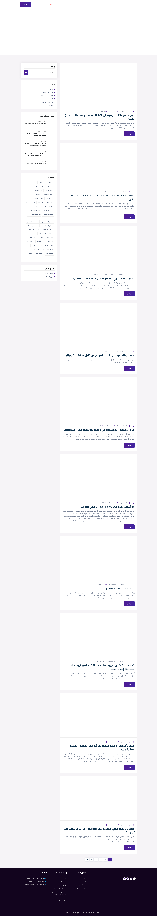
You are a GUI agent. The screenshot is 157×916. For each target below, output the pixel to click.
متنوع (33, 249)
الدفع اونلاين (49, 198)
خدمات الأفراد (49, 273)
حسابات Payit (102, 4)
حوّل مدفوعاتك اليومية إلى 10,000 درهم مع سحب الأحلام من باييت (100, 117)
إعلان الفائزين (62, 900)
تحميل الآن (25, 4)
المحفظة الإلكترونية (48, 210)
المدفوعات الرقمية (48, 218)
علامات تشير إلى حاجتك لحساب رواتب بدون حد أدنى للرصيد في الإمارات (35, 154)
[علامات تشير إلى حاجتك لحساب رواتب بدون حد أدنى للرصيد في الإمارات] (51, 153)
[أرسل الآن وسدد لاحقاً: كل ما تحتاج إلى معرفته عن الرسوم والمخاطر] (51, 143)
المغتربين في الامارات (47, 230)
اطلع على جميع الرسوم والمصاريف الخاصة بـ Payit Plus (58, 894)
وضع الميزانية (49, 257)
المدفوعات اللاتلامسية (47, 222)
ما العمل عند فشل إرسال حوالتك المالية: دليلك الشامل (36, 134)
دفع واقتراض (80, 4)
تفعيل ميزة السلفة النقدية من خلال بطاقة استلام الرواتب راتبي (101, 197)
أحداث (49, 89)
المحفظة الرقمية (35, 210)
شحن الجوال (50, 249)
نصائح (30, 253)
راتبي (52, 245)
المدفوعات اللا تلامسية (34, 218)
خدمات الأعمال (61, 878)
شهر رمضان (41, 249)
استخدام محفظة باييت (30, 183)
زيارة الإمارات (44, 245)
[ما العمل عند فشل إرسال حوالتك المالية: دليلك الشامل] (51, 133)
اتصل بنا (83, 878)
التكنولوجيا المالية (46, 96)
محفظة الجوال (49, 253)
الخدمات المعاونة (48, 194)
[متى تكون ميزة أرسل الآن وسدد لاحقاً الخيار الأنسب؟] (51, 123)
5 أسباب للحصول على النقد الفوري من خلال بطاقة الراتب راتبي (99, 355)
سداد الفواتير (35, 245)
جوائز (50, 105)
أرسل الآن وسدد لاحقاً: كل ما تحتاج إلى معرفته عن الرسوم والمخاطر (35, 144)
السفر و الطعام (46, 102)
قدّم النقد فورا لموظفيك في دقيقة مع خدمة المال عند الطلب (99, 429)
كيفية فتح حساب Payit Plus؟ (118, 588)
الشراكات (40, 202)
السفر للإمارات (49, 202)
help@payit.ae (33, 881)
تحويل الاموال (49, 241)
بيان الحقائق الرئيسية (60, 888)
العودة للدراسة (49, 206)
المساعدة (83, 892)
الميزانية (51, 233)
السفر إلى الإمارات (38, 198)
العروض (62, 4)
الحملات (49, 99)
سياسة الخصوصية (60, 882)
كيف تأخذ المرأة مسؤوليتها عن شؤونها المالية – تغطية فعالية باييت (102, 747)
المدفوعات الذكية (48, 214)
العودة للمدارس (38, 206)
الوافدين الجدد (42, 233)
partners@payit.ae (30, 884)
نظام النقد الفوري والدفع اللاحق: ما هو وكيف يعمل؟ (104, 278)
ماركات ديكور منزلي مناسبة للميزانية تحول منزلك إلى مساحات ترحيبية (99, 830)
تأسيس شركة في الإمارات (46, 237)
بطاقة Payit (69, 4)
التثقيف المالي (46, 92)
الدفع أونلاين (38, 194)
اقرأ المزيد (129, 134)
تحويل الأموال (33, 237)
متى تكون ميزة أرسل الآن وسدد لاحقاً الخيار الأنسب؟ (35, 124)
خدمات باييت (40, 241)
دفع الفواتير (30, 241)
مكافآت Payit (82, 885)
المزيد (56, 4)
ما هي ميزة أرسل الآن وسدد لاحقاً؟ (36, 163)
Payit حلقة (82, 882)
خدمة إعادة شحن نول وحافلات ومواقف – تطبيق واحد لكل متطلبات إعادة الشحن (101, 667)
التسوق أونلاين (49, 190)
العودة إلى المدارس (30, 202)
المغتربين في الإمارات (32, 226)
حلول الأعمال (49, 277)
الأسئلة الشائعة (81, 888)
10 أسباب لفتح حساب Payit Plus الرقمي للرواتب (107, 506)
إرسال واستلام (91, 4)
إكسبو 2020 (42, 183)
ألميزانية (51, 183)
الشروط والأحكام (61, 885)
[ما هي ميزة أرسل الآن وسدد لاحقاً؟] (51, 164)
